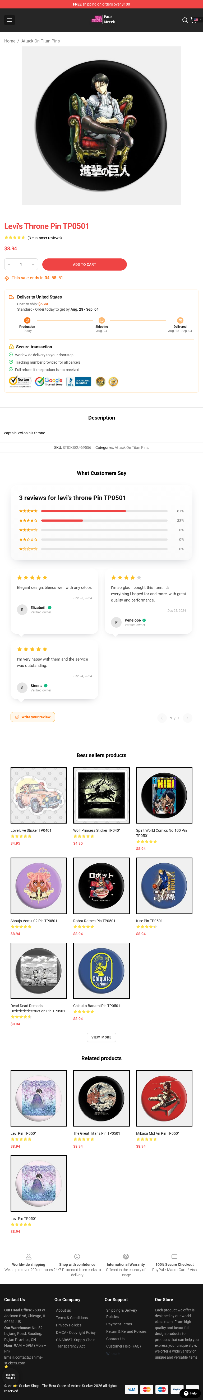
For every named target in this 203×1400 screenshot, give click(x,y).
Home (9, 41)
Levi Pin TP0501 (24, 1133)
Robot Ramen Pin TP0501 (94, 921)
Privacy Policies (68, 1325)
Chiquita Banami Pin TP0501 (96, 1006)
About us (63, 1310)
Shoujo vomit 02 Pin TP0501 (34, 921)
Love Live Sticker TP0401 (31, 830)
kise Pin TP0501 (149, 921)
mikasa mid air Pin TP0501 (158, 1133)
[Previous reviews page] (162, 718)
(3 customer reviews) (44, 238)
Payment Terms (119, 1324)
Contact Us (115, 1339)
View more (101, 1037)
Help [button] (193, 1393)
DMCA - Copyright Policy (76, 1332)
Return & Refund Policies (126, 1331)
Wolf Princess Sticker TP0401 (97, 830)
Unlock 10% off (10, 1376)
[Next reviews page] (187, 718)
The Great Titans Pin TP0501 (96, 1133)
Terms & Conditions (72, 1318)
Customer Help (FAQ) (123, 1346)
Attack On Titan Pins (40, 41)
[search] (185, 20)
